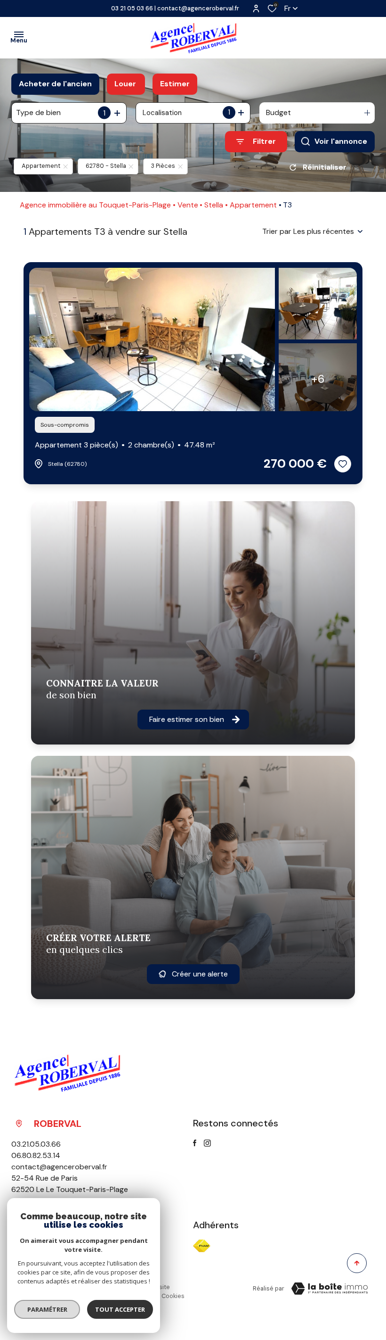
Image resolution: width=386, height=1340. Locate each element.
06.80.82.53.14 (35, 1155)
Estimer (175, 84)
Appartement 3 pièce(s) (125, 445)
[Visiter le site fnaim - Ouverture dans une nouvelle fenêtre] (201, 1246)
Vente (187, 205)
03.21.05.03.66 (36, 1144)
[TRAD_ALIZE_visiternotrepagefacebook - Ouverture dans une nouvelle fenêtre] (194, 1143)
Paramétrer (47, 1309)
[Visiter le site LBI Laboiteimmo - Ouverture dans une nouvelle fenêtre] (329, 1288)
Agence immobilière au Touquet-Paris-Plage (95, 205)
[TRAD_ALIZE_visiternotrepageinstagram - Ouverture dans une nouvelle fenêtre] (207, 1143)
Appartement (253, 205)
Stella (213, 205)
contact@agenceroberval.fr (198, 8)
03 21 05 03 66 (132, 8)
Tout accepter (120, 1309)
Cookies (173, 1296)
